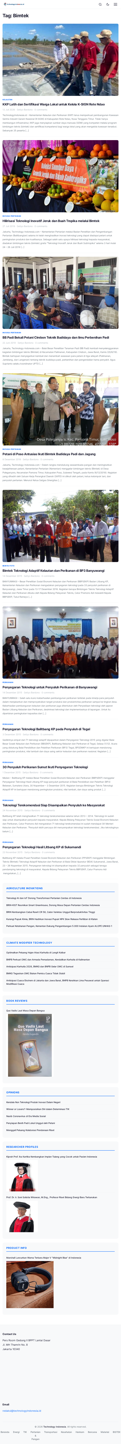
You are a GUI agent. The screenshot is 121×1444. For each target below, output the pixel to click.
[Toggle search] (100, 4)
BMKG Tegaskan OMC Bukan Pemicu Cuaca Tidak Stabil (35, 973)
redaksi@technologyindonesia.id (22, 1410)
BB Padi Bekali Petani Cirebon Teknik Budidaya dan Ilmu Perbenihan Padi (56, 337)
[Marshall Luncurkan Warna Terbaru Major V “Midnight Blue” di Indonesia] (30, 1284)
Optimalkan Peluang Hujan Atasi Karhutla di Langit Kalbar (36, 952)
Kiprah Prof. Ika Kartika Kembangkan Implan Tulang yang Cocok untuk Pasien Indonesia (51, 1156)
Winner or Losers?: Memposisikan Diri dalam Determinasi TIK (37, 1109)
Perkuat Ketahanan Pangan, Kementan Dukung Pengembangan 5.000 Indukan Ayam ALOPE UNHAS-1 (59, 926)
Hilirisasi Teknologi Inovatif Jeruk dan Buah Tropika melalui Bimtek (51, 221)
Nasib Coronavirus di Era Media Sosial (26, 1116)
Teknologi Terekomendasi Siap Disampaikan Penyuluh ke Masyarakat (54, 805)
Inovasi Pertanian (12, 216)
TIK (25, 1432)
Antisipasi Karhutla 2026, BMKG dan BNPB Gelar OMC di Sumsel (39, 966)
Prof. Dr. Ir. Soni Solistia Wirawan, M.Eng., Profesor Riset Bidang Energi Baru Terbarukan (51, 1197)
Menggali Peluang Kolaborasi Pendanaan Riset (30, 1130)
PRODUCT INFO (16, 1247)
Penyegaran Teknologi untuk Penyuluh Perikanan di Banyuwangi (50, 687)
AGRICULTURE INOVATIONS (24, 888)
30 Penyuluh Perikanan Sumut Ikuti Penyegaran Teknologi (45, 767)
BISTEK (116, 1432)
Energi (16, 1432)
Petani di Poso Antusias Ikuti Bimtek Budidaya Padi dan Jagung (49, 454)
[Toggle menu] (115, 4)
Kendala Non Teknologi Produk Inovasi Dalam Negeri (33, 1102)
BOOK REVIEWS (16, 1000)
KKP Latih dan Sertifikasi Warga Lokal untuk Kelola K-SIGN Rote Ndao (54, 104)
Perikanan (8, 682)
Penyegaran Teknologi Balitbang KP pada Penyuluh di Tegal (46, 729)
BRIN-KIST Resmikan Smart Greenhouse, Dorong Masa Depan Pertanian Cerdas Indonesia (53, 905)
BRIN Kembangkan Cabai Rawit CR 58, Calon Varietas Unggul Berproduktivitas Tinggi (50, 912)
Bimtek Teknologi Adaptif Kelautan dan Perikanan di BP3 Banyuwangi (53, 571)
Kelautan (7, 100)
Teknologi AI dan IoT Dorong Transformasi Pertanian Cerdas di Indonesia (44, 898)
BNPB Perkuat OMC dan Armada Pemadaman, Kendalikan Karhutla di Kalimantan (48, 959)
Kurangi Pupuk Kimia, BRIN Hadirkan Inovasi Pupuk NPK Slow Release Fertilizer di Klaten (52, 919)
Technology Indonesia (54, 1426)
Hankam (80, 1432)
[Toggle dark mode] (108, 4)
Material (105, 1432)
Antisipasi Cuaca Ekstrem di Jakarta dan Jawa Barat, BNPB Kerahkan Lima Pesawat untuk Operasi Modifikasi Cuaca (57, 982)
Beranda (5, 1432)
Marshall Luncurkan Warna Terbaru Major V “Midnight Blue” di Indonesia (43, 1257)
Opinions (12, 1092)
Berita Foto (9, 566)
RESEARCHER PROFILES (22, 1146)
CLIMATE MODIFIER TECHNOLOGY (29, 942)
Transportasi (50, 1432)
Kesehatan (66, 1432)
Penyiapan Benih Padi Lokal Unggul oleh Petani (30, 1123)
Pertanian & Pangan (35, 1435)
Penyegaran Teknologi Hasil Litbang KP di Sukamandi (42, 847)
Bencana (92, 1432)
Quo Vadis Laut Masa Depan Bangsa (25, 1010)
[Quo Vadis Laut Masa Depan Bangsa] (30, 1045)
